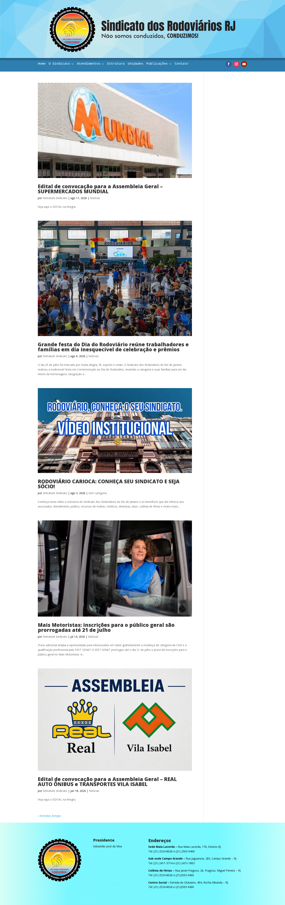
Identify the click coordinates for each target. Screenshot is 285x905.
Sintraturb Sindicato (55, 198)
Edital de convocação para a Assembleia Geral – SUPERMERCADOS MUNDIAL (100, 189)
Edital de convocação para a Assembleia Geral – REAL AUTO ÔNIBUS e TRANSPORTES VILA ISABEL (107, 782)
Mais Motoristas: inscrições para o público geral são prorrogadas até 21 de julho (106, 627)
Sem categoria (97, 493)
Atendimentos (88, 64)
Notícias (95, 198)
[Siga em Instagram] (236, 64)
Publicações (157, 64)
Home (42, 64)
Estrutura (116, 64)
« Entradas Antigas (49, 816)
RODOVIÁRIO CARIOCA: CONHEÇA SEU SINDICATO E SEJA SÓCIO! (109, 484)
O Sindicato (59, 64)
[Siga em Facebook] (228, 64)
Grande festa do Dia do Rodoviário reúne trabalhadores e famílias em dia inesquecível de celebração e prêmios (113, 347)
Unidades (135, 64)
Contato (181, 64)
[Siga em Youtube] (244, 64)
